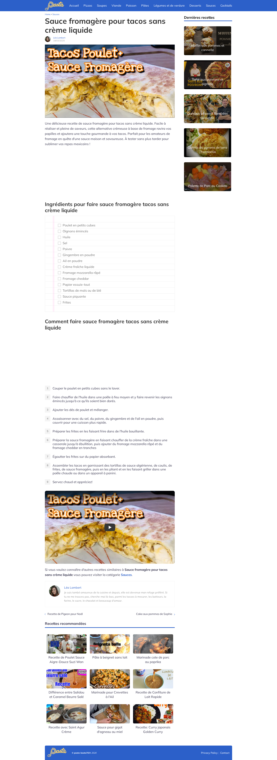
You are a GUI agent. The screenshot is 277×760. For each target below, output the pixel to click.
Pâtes (145, 5)
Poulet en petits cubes (79, 225)
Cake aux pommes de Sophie (154, 614)
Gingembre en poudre (79, 255)
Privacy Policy (209, 752)
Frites (67, 302)
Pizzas (88, 5)
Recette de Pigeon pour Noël (65, 614)
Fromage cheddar (76, 278)
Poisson (131, 5)
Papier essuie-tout (76, 284)
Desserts (195, 5)
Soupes (102, 5)
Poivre (67, 249)
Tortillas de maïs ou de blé (82, 290)
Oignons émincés (75, 231)
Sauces (211, 5)
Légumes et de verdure (169, 5)
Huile (66, 237)
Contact (225, 752)
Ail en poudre (72, 261)
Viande (116, 5)
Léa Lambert (59, 37)
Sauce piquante (74, 296)
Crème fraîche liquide (78, 267)
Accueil (74, 5)
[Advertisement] (110, 172)
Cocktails (226, 5)
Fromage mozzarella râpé (81, 272)
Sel (65, 243)
